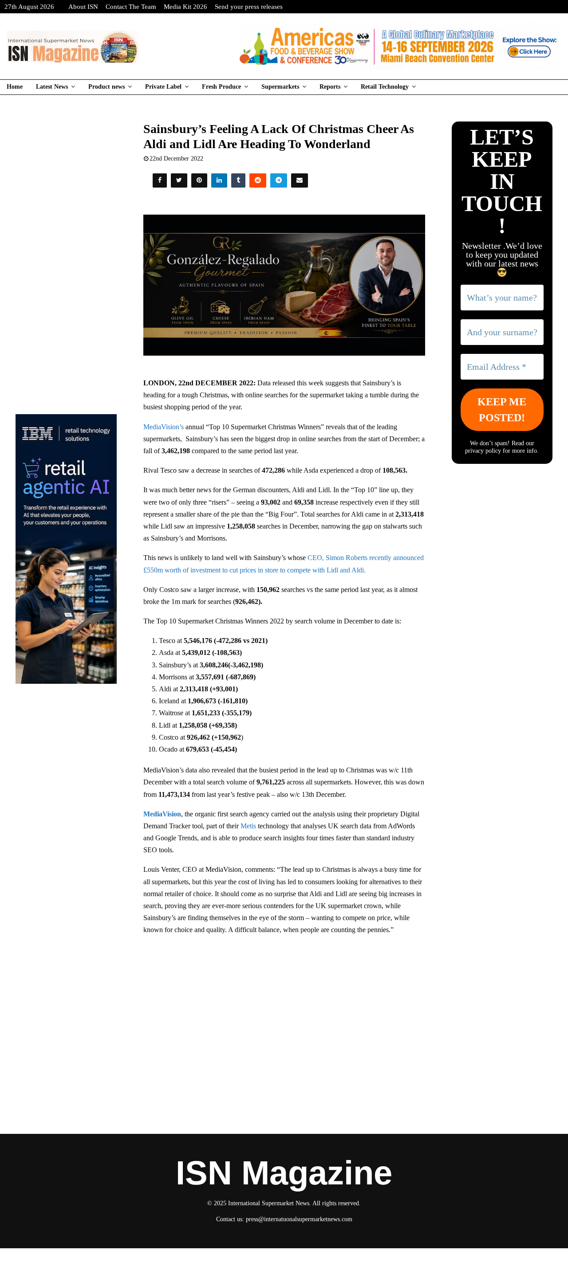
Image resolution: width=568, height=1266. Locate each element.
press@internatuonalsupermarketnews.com (299, 1219)
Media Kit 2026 (185, 6)
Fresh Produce (221, 86)
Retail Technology (385, 86)
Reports (330, 86)
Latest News (52, 86)
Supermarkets (280, 86)
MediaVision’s (163, 427)
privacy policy (483, 450)
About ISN (83, 6)
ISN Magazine (284, 1173)
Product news (106, 86)
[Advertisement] (284, 1007)
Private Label (163, 86)
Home (15, 86)
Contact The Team (131, 6)
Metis (247, 826)
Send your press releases (249, 6)
